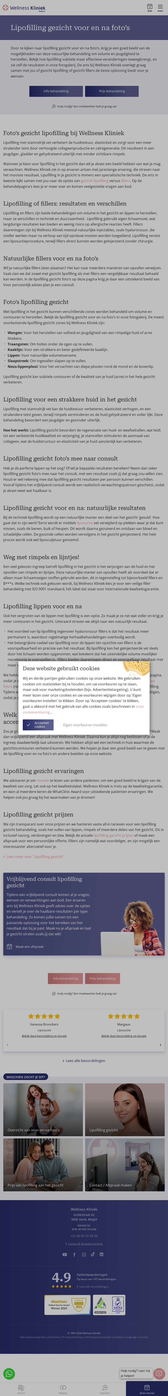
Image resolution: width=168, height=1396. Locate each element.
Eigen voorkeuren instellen (85, 724)
